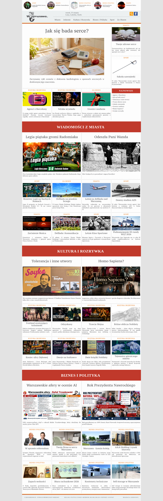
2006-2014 (97, 497)
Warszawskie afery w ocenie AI (85, 6)
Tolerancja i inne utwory (121, 100)
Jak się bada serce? (119, 97)
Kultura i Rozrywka (81, 20)
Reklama (67, 497)
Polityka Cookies (76, 497)
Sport (112, 20)
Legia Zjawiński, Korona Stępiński (38, 6)
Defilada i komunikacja (62, 5)
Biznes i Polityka (100, 20)
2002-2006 (92, 497)
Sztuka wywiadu (118, 111)
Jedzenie (67, 20)
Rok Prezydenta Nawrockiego (107, 6)
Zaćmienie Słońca (131, 5)
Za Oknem (121, 20)
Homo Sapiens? (118, 109)
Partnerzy (104, 497)
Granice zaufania (118, 106)
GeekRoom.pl (134, 497)
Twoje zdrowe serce (119, 102)
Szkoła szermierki (119, 104)
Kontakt (111, 497)
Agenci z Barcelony (119, 95)
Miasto (57, 20)
